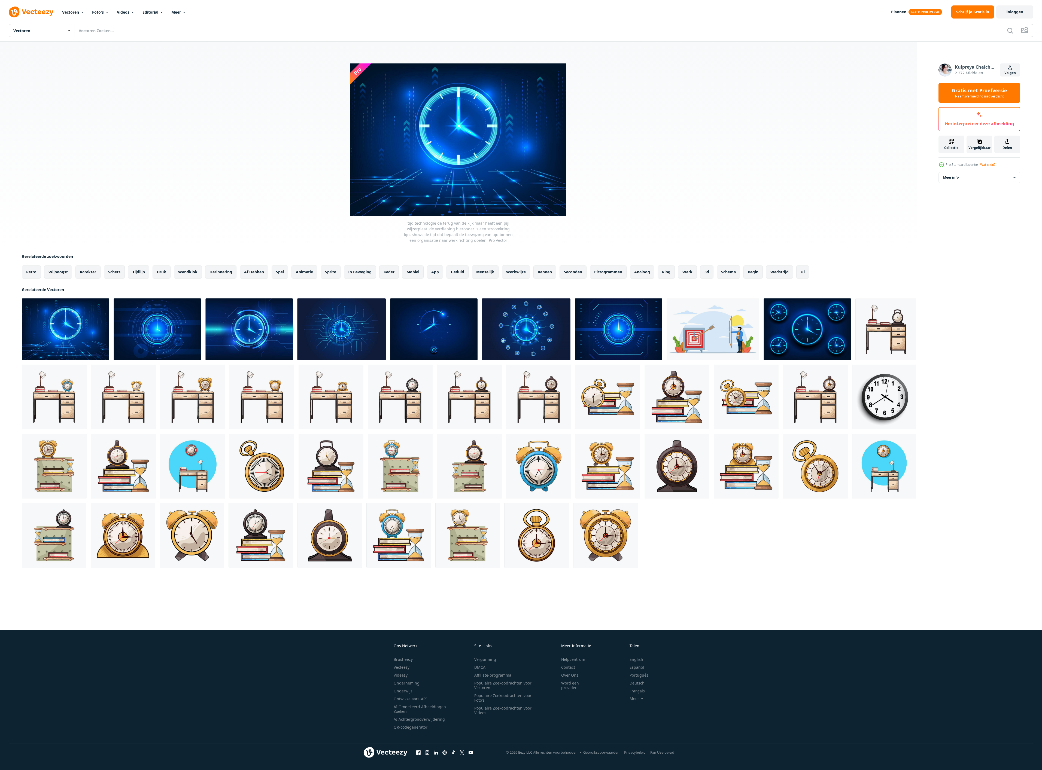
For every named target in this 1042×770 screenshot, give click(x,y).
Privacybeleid (635, 752)
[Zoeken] (1010, 30)
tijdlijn (138, 271)
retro (31, 271)
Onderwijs (403, 690)
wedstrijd (779, 271)
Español (637, 667)
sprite (330, 271)
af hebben (254, 271)
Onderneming (407, 683)
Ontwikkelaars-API (410, 698)
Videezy (401, 675)
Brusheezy (403, 659)
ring (666, 271)
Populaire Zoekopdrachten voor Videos (502, 710)
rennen (545, 271)
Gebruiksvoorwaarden (601, 752)
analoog (642, 271)
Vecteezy (401, 667)
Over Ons (569, 675)
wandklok (188, 271)
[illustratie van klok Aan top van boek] (607, 397)
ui (803, 271)
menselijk (485, 271)
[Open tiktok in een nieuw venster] (453, 752)
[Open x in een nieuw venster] (462, 752)
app (435, 271)
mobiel (412, 271)
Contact (568, 667)
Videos (123, 12)
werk (687, 271)
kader (389, 271)
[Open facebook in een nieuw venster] (418, 752)
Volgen (1010, 73)
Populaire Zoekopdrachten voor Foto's (502, 698)
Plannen (898, 11)
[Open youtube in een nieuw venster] (471, 752)
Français (637, 690)
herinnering (220, 271)
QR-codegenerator (410, 727)
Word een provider (570, 685)
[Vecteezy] (31, 12)
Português (639, 675)
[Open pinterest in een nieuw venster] (444, 752)
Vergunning (485, 659)
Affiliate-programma (492, 675)
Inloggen (1014, 11)
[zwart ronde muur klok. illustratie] (884, 397)
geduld (457, 271)
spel (280, 271)
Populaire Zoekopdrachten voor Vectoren (502, 685)
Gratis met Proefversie (979, 93)
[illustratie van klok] (54, 466)
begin (753, 271)
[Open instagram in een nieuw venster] (427, 752)
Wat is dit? (987, 164)
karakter (88, 271)
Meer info (951, 177)
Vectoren (70, 12)
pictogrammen (608, 271)
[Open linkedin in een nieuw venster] (436, 752)
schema (728, 271)
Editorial (150, 12)
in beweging (360, 271)
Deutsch (637, 683)
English (636, 659)
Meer (176, 12)
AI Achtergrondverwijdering (419, 719)
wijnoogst (58, 271)
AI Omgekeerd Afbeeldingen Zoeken (420, 709)
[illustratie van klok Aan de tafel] (885, 329)
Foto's (98, 12)
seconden (573, 271)
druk (161, 271)
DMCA (479, 667)
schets (114, 271)
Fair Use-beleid (662, 752)
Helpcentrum (573, 659)
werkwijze (516, 271)
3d (706, 271)
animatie (304, 271)
